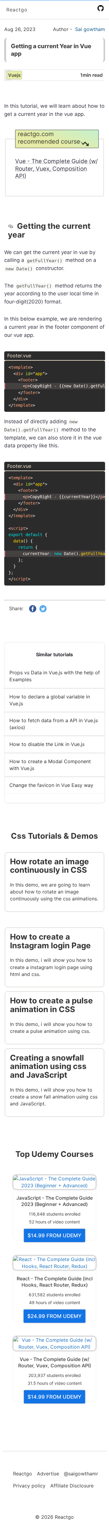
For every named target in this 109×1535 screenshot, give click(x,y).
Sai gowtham (90, 29)
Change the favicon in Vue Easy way (51, 785)
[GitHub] (101, 8)
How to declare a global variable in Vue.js (49, 700)
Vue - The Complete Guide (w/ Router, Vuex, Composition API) (56, 168)
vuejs (14, 75)
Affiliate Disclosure (72, 1486)
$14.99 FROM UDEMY (54, 1235)
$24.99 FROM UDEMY (54, 1316)
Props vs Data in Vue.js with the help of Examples (54, 676)
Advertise (48, 1474)
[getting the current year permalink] (12, 226)
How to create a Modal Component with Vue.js (50, 764)
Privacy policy (29, 1486)
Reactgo (17, 10)
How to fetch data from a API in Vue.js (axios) (53, 723)
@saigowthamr (81, 1474)
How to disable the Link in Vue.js (46, 744)
